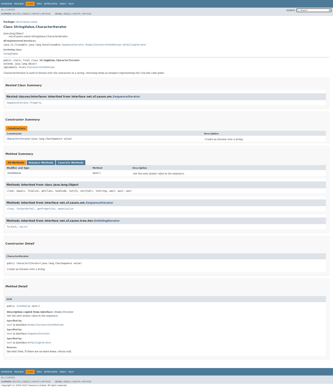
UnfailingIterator (134, 44)
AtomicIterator (95, 44)
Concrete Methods (70, 162)
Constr (35, 14)
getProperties (46, 208)
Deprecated (51, 4)
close (10, 208)
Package (19, 4)
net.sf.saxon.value (26, 21)
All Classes (8, 9)
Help (71, 4)
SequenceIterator (73, 44)
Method (46, 14)
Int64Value (113, 44)
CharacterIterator (18, 138)
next (95, 173)
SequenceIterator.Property (24, 102)
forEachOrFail (25, 208)
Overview (6, 4)
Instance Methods (41, 162)
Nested (16, 14)
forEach (11, 226)
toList (23, 226)
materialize (65, 208)
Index (63, 4)
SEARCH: (290, 10)
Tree (39, 4)
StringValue (10, 53)
